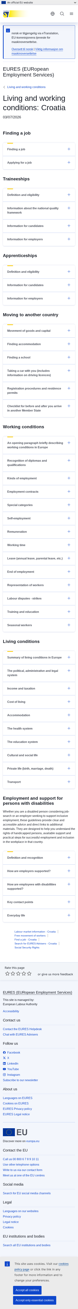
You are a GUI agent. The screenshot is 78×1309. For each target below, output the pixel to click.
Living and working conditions (26, 87)
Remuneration (17, 531)
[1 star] (7, 973)
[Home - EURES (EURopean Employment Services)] (25, 14)
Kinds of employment (22, 478)
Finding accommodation (24, 344)
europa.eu (32, 1141)
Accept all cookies (27, 1290)
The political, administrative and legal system (32, 673)
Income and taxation (21, 688)
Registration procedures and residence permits (34, 390)
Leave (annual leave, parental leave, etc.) (35, 558)
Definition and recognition (25, 857)
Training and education (23, 611)
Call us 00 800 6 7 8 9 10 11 (21, 1159)
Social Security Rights (27, 947)
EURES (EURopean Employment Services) (37, 992)
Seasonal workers (19, 625)
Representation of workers (25, 585)
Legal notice (11, 1221)
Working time (16, 545)
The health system (19, 728)
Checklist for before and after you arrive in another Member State (34, 408)
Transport (14, 781)
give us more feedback (57, 974)
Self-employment (18, 518)
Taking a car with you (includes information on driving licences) (29, 373)
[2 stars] (10, 973)
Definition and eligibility (23, 194)
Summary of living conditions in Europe (34, 657)
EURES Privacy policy (17, 1108)
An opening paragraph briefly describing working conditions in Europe (35, 445)
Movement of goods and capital (28, 330)
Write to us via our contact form (22, 1170)
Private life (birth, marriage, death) (30, 768)
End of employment (20, 571)
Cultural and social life (22, 755)
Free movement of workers (30, 935)
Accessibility (11, 1011)
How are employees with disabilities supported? (31, 886)
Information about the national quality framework (33, 210)
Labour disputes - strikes (24, 598)
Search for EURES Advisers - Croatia (36, 943)
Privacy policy (12, 1216)
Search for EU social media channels (27, 1193)
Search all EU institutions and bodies (26, 1245)
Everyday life (16, 915)
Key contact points (20, 902)
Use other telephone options (21, 1164)
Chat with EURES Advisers (20, 1034)
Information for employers (25, 239)
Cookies (8, 1227)
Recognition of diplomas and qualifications (27, 463)
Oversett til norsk (22, 49)
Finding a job (16, 149)
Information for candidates (25, 225)
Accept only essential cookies (35, 1300)
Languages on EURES (17, 1098)
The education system (22, 741)
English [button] (52, 13)
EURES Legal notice (16, 1114)
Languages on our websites (20, 1211)
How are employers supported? (29, 871)
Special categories (20, 505)
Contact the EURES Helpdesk (22, 1029)
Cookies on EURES (16, 1103)
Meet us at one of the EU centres (24, 1175)
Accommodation (18, 715)
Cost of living (16, 701)
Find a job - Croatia (26, 939)
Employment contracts (22, 491)
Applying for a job (19, 162)
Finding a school (18, 357)
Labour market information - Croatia (35, 931)
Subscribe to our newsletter (20, 1080)
